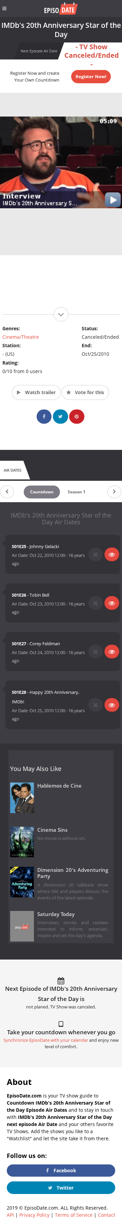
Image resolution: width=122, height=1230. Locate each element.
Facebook (64, 1170)
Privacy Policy (34, 1215)
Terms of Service (74, 1215)
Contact (106, 1215)
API (10, 1215)
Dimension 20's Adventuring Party (72, 873)
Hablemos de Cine (59, 786)
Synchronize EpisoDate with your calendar (45, 1040)
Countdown (42, 492)
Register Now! (91, 76)
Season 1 (76, 492)
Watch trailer (40, 392)
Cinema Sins (52, 830)
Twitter (64, 1187)
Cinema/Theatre (20, 337)
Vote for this (89, 392)
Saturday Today (56, 914)
